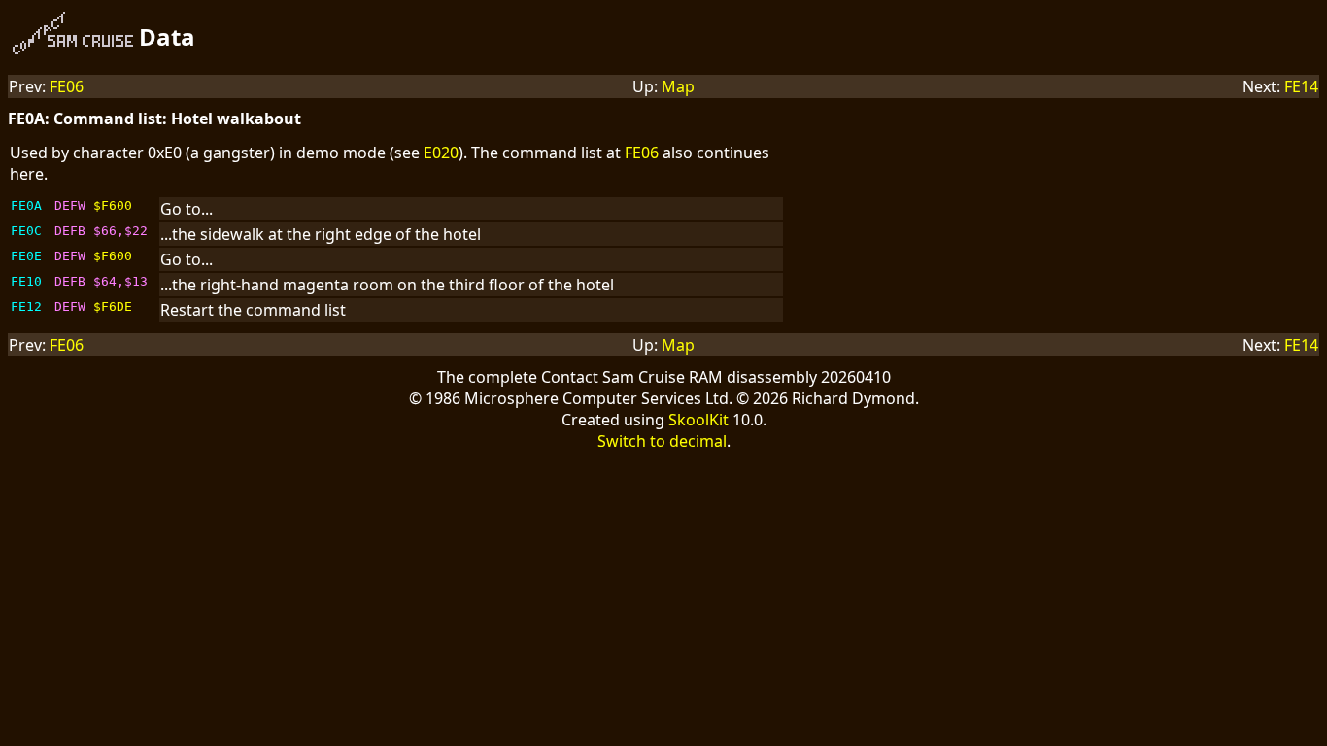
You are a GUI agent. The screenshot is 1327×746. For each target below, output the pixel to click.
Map (678, 86)
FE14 (1301, 86)
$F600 (112, 205)
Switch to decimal (662, 441)
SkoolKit (698, 419)
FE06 (67, 86)
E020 (441, 152)
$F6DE (112, 306)
